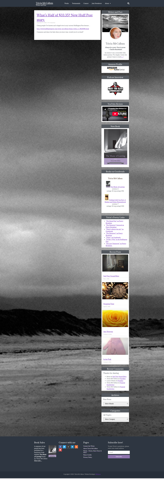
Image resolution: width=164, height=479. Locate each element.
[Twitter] (64, 446)
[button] (128, 3)
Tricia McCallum (44, 3)
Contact (86, 3)
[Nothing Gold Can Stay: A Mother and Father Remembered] (107, 200)
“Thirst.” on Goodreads (113, 237)
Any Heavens (108, 332)
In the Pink (107, 359)
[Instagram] (68, 446)
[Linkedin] (72, 446)
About (107, 3)
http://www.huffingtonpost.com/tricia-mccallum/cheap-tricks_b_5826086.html (63, 29)
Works (66, 3)
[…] (122, 57)
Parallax (123, 379)
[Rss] (76, 446)
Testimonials (76, 3)
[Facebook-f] (60, 446)
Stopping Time (108, 304)
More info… (38, 461)
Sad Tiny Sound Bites (111, 276)
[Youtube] (60, 449)
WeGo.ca (98, 474)
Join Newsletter (97, 3)
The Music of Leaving (118, 187)
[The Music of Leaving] (108, 187)
